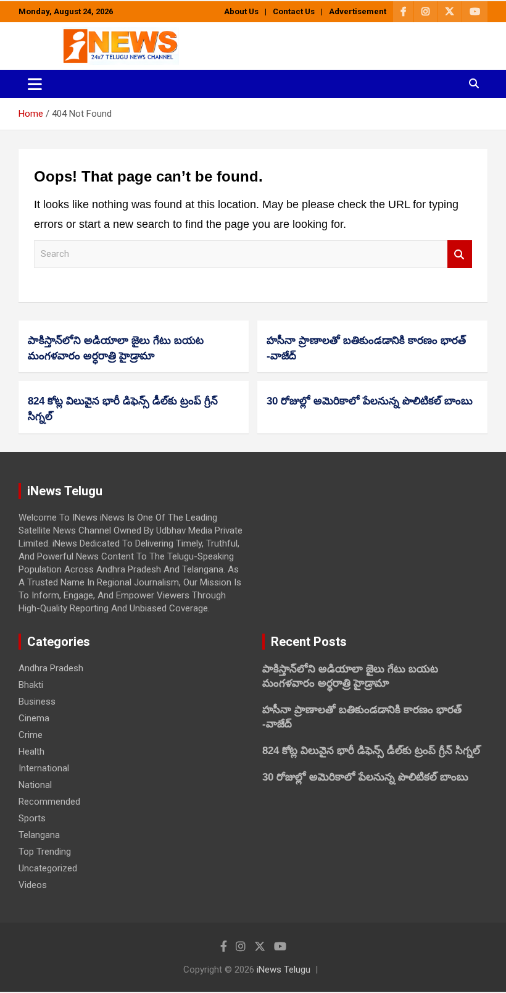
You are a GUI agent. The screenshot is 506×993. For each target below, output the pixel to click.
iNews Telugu (283, 969)
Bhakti (31, 684)
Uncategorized (48, 868)
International (44, 768)
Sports (32, 818)
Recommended (49, 801)
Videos (33, 884)
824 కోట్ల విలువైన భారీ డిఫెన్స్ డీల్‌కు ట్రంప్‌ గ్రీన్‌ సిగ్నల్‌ (371, 750)
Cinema (34, 718)
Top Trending (45, 851)
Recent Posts (309, 641)
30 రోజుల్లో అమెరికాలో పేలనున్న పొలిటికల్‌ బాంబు (370, 401)
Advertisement (357, 11)
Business (37, 701)
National (35, 784)
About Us (241, 11)
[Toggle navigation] (35, 84)
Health (31, 751)
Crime (31, 734)
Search (459, 254)
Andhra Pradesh (51, 668)
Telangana (39, 834)
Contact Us (294, 11)
